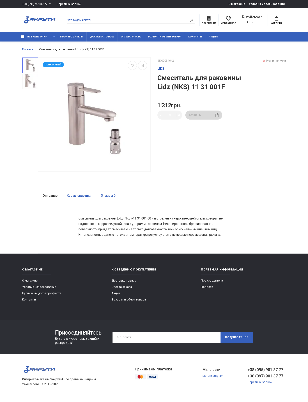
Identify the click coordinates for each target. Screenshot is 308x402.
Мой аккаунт (255, 16)
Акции (213, 36)
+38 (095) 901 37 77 (34, 4)
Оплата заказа (131, 36)
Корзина (277, 23)
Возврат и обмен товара (164, 36)
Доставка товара (102, 36)
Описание (50, 195)
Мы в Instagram (212, 375)
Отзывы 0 (108, 195)
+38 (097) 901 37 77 (265, 376)
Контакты (195, 36)
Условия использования (267, 4)
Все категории (37, 36)
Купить (195, 115)
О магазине (236, 4)
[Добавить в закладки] (132, 65)
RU (248, 22)
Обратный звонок (69, 4)
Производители (71, 36)
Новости (207, 287)
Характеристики (79, 195)
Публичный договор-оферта (41, 293)
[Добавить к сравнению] (142, 65)
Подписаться (236, 337)
